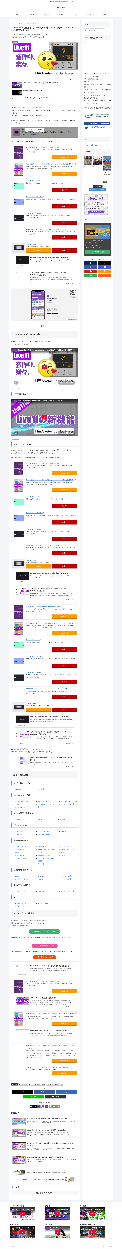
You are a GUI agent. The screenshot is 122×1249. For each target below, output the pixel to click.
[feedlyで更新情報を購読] (54, 1106)
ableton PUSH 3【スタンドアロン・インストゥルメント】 (45, 229)
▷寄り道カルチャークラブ (45, 957)
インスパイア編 (20, 891)
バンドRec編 (65, 846)
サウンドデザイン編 (67, 891)
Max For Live (50, 1084)
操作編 (17, 804)
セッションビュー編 (67, 804)
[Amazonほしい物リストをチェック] (50, 1106)
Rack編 (63, 852)
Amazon (63, 157)
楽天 (63, 190)
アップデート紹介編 (21, 879)
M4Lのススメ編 (66, 876)
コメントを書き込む (44, 1193)
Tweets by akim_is (90, 145)
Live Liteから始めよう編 (69, 801)
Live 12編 (18, 789)
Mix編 (17, 852)
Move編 (62, 819)
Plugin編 (40, 879)
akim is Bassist (15, 388)
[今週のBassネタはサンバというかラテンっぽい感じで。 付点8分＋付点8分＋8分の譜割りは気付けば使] (97, 160)
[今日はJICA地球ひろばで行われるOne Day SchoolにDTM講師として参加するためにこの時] (88, 160)
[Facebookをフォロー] (39, 1106)
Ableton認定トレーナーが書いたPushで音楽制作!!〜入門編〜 (46, 1067)
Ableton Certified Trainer (98, 95)
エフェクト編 (19, 849)
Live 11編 (41, 789)
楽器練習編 (18, 834)
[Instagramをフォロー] (42, 1106)
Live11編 (15, 1084)
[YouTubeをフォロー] (46, 1106)
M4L (44, 1084)
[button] (55, 1096)
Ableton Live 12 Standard (34, 197)
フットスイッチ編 (44, 831)
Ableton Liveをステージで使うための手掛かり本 (42, 147)
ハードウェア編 (66, 879)
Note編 (39, 819)
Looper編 (41, 891)
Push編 (17, 819)
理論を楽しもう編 (44, 855)
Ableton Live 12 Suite (33, 213)
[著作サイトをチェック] (31, 1106)
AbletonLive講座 (24, 1084)
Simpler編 (41, 876)
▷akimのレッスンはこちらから (44, 931)
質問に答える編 (20, 855)
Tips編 (17, 876)
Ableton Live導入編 (21, 801)
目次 (42, 326)
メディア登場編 (43, 903)
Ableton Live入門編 (44, 801)
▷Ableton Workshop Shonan (44, 945)
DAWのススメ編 (43, 834)
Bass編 (63, 855)
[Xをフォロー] (35, 1106)
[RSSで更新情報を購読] (58, 1106)
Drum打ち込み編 (20, 846)
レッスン (37, 923)
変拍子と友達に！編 (67, 849)
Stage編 (63, 831)
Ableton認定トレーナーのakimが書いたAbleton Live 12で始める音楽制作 (50, 164)
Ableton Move (30, 244)
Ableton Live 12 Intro (33, 180)
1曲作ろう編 (42, 846)
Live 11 (31, 1084)
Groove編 (41, 864)
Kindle (63, 1073)
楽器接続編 (18, 831)
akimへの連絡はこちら (97, 252)
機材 (62, 1084)
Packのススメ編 (20, 858)
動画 (57, 1084)
